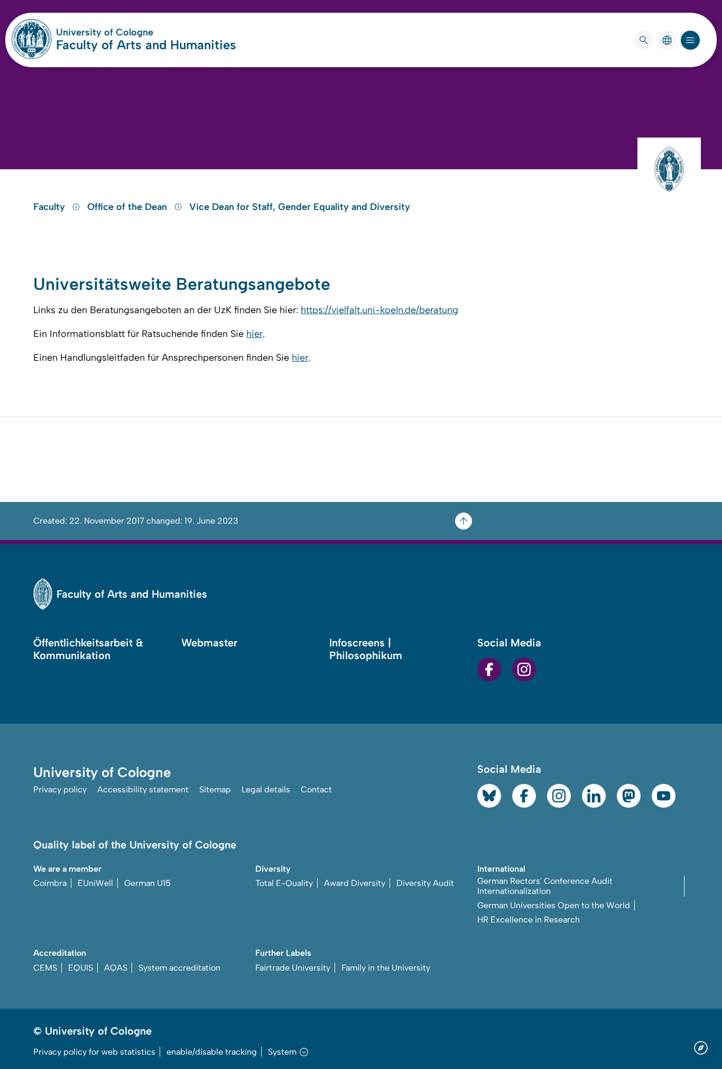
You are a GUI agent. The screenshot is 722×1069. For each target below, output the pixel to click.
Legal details (266, 789)
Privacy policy (60, 789)
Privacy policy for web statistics (94, 1052)
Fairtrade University (292, 968)
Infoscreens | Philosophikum (365, 649)
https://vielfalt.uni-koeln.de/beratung (379, 310)
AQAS (115, 968)
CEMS (45, 968)
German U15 (147, 883)
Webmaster (209, 642)
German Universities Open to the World (553, 905)
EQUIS (80, 968)
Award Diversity (354, 883)
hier (254, 334)
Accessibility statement (143, 789)
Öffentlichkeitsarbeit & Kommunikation (88, 649)
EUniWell (95, 883)
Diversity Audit (425, 883)
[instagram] (524, 669)
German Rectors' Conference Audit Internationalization (545, 886)
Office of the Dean (128, 207)
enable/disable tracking (211, 1052)
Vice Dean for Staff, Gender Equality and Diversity (299, 207)
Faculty (50, 207)
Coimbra (50, 883)
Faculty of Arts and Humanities (146, 44)
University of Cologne (145, 32)
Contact (316, 789)
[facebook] (489, 669)
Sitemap (215, 789)
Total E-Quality (284, 883)
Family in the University (385, 968)
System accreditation (179, 968)
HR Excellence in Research (528, 920)
